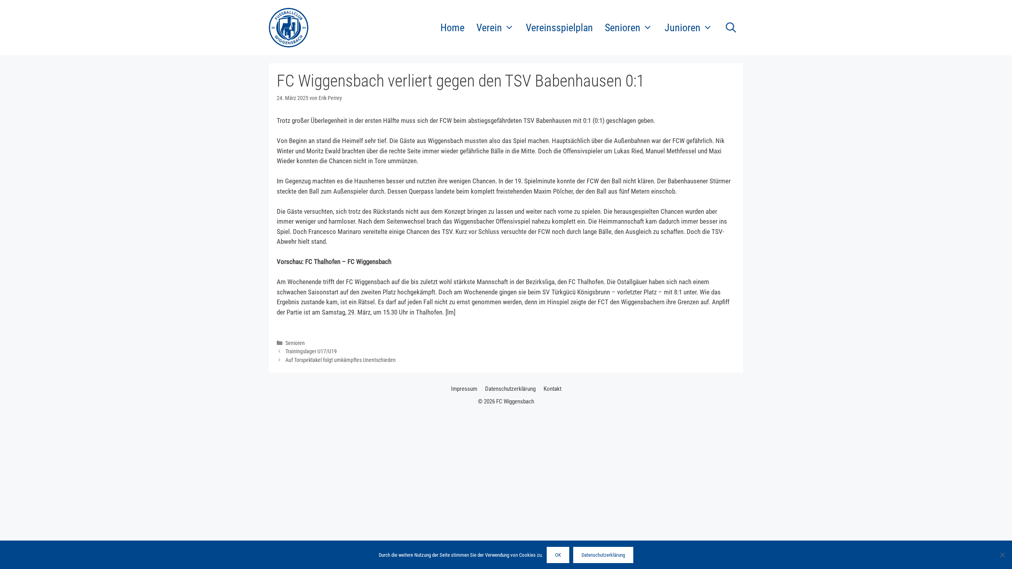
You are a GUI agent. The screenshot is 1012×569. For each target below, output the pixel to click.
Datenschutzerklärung (510, 388)
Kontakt (552, 388)
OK (558, 555)
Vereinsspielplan (559, 28)
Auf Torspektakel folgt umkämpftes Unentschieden (340, 360)
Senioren (295, 343)
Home (452, 28)
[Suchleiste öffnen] (730, 27)
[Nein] (1002, 555)
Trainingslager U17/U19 (311, 351)
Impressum (464, 388)
